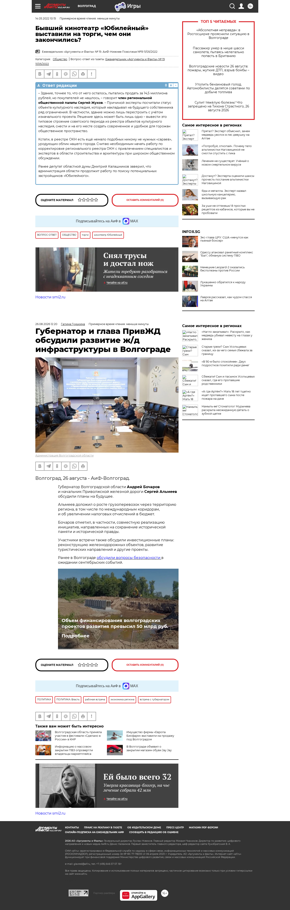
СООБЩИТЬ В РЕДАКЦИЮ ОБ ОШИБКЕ (154, 832)
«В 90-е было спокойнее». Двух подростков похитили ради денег (225, 363)
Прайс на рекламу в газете (103, 827)
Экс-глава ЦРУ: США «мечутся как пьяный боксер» (224, 239)
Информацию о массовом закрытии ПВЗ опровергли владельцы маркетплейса (74, 750)
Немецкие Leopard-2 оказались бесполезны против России (222, 269)
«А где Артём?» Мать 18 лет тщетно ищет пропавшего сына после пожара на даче (226, 395)
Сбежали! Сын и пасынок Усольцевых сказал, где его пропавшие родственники (228, 380)
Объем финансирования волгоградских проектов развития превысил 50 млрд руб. (115, 623)
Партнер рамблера (104, 893)
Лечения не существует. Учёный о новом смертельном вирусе (225, 162)
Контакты (72, 827)
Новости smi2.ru (50, 297)
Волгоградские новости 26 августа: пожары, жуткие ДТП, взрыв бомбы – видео (218, 70)
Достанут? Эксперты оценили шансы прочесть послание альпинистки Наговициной (228, 179)
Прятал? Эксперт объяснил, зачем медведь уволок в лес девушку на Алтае (226, 134)
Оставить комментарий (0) (145, 200)
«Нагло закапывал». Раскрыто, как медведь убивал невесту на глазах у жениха (227, 335)
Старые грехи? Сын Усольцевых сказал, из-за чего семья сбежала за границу (227, 350)
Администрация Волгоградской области (64, 455)
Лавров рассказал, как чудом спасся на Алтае (226, 299)
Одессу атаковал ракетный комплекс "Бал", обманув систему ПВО (226, 254)
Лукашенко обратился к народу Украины (223, 284)
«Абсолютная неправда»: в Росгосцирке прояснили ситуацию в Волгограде (218, 34)
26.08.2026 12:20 (46, 324)
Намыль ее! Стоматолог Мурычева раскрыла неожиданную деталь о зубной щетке (226, 410)
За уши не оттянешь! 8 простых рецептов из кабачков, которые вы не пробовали (228, 209)
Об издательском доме (144, 827)
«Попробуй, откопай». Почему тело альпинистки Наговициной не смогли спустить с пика (227, 149)
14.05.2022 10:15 (45, 18)
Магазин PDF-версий (203, 827)
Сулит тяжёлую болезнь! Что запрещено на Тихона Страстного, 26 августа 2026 (218, 106)
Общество (60, 59)
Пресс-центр (175, 827)
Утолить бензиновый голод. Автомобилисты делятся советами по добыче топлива (218, 88)
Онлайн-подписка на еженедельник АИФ (94, 832)
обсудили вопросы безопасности (129, 558)
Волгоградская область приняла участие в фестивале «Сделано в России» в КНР (78, 735)
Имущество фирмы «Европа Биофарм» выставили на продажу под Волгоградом (150, 735)
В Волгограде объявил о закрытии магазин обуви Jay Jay (149, 748)
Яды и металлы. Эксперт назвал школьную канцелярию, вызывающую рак (224, 194)
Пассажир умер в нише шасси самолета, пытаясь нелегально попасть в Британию (218, 52)
